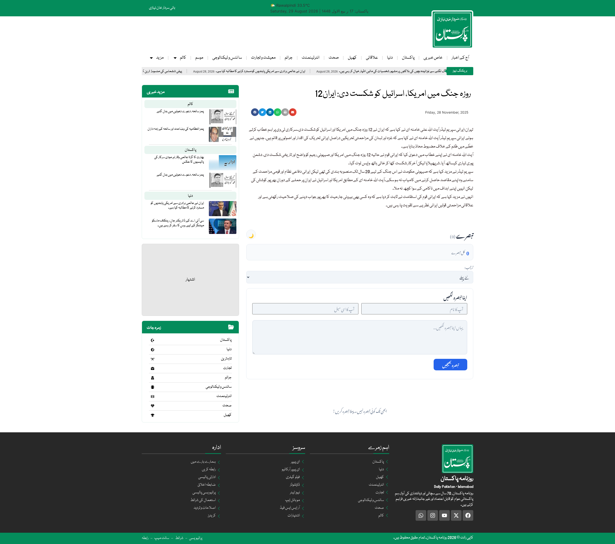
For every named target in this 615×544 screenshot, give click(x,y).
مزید (160, 58)
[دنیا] (152, 349)
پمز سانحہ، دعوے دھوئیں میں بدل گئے (180, 111)
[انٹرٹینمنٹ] (152, 396)
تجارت (227, 368)
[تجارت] (152, 368)
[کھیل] (152, 415)
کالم (183, 58)
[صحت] (152, 406)
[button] (255, 112)
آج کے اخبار (460, 58)
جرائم (289, 58)
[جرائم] (152, 377)
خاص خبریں (433, 58)
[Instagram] (432, 515)
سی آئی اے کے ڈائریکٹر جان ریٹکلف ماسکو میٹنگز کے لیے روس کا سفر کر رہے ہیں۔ (178, 223)
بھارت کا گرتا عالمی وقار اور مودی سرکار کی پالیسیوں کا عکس (179, 160)
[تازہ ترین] (152, 359)
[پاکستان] (152, 340)
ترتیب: (468, 267)
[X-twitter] (456, 515)
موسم (199, 58)
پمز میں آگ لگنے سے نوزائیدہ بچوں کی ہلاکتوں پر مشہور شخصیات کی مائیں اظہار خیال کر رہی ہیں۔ (417, 71)
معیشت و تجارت (263, 58)
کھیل (352, 58)
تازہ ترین (226, 359)
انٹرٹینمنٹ (311, 58)
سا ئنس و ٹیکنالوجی (227, 58)
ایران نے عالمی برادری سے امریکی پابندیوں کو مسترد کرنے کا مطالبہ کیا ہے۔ (281, 71)
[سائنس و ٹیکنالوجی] (152, 387)
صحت (334, 58)
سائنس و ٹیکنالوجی (219, 387)
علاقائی (372, 58)
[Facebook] (468, 515)
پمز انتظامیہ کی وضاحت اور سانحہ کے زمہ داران (176, 129)
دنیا (390, 58)
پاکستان (408, 58)
